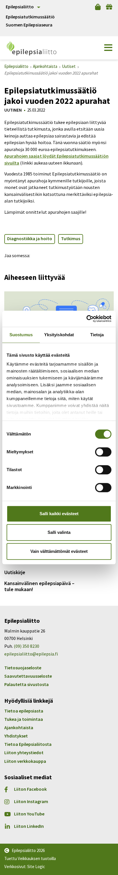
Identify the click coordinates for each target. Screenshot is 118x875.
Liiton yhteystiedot (24, 752)
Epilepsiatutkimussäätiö (30, 17)
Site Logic (36, 866)
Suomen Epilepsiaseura (29, 25)
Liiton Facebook (30, 789)
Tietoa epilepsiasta (23, 711)
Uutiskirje (14, 572)
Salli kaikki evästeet (59, 513)
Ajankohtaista (18, 727)
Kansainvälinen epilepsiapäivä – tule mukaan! (39, 586)
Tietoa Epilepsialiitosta (28, 744)
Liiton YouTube (29, 814)
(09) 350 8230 (26, 646)
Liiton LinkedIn (29, 826)
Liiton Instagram (31, 801)
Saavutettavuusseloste (28, 676)
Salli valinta (59, 532)
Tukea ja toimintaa (23, 719)
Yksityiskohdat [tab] (59, 334)
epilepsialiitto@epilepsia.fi (31, 654)
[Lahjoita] (109, 7)
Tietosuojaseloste (22, 667)
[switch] (103, 451)
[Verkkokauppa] (98, 7)
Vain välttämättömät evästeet (59, 551)
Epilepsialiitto (20, 6)
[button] (108, 47)
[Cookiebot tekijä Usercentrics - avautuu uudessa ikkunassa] (86, 318)
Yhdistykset (16, 736)
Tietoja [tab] (97, 334)
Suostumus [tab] (21, 334)
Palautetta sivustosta (26, 684)
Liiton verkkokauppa (25, 761)
